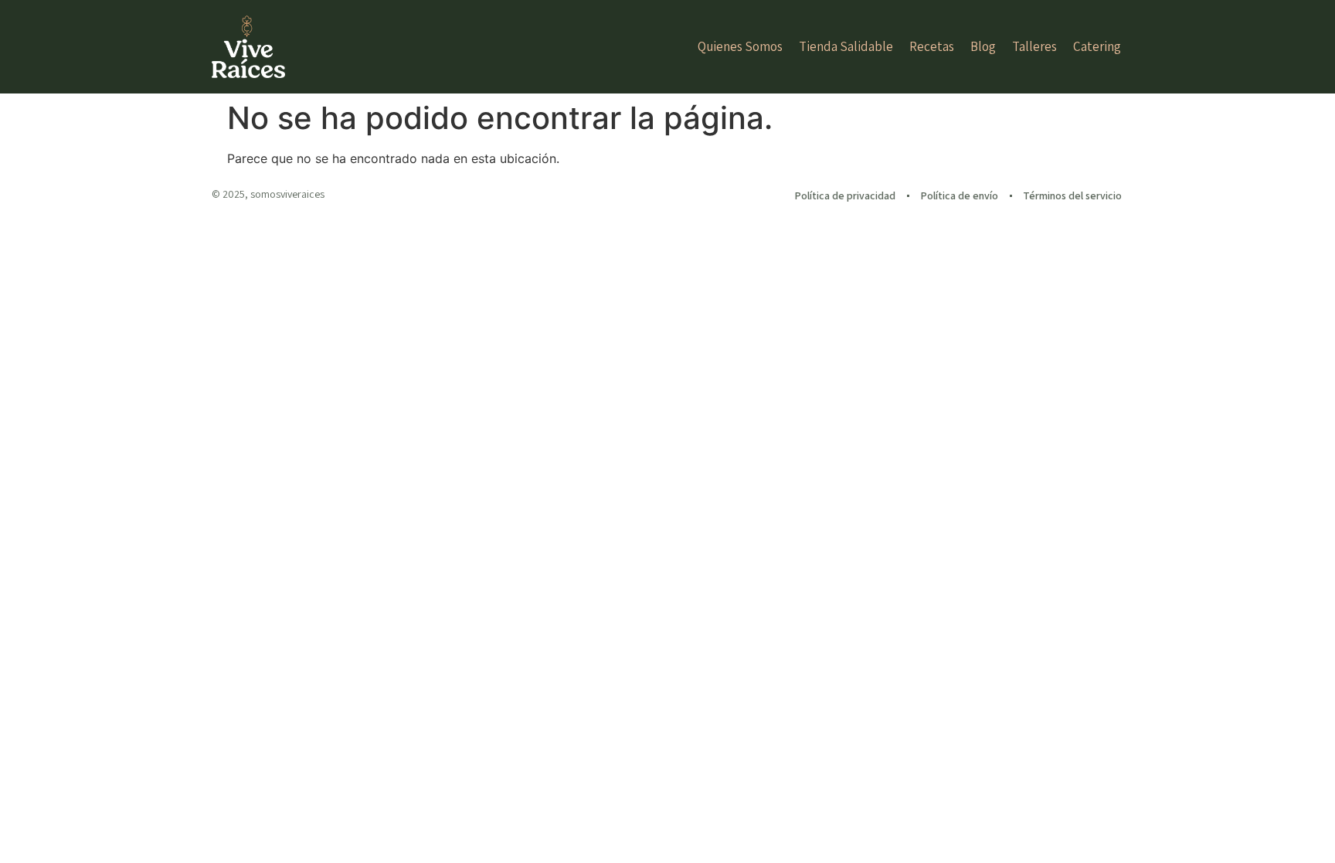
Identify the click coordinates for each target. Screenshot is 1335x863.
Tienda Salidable (846, 46)
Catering (1097, 46)
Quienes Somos (740, 46)
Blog (983, 46)
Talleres (1034, 46)
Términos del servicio (1072, 195)
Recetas (931, 46)
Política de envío (959, 195)
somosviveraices (287, 194)
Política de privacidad (844, 195)
